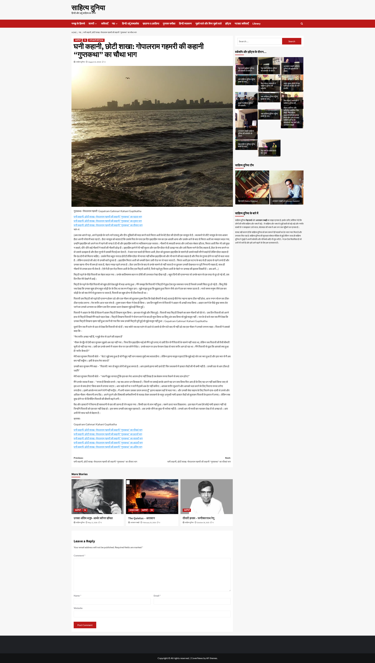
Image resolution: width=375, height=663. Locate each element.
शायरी (91, 23)
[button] (302, 23)
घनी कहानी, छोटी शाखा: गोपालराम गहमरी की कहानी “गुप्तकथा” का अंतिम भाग (108, 446)
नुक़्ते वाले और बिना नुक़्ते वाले (208, 23)
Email (157, 595)
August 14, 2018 (94, 62)
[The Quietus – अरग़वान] (152, 496)
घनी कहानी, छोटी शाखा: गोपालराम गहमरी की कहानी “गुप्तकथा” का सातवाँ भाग (108, 438)
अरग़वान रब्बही (133, 510)
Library (256, 23)
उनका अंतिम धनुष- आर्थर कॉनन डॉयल (93, 518)
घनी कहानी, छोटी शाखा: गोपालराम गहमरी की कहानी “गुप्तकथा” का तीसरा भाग (108, 225)
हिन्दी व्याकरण (185, 23)
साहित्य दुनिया (88, 8)
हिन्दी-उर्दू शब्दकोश (130, 23)
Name (77, 595)
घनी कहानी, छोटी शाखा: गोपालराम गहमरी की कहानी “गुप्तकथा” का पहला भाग (108, 216)
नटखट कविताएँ (242, 23)
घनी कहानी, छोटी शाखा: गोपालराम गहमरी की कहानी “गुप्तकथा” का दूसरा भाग (108, 220)
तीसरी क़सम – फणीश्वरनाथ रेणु (198, 518)
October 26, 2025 (203, 522)
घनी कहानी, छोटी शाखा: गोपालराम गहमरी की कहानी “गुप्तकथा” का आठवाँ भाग (108, 442)
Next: (199, 459)
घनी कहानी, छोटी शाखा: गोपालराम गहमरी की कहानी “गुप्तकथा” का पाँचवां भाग (108, 429)
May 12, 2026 (92, 522)
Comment (79, 555)
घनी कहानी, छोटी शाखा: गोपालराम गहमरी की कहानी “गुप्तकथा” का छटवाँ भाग (108, 434)
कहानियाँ (78, 40)
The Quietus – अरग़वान (141, 518)
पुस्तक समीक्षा (169, 23)
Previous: (105, 459)
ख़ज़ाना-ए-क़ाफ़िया (151, 23)
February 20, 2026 (149, 522)
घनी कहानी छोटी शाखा (96, 40)
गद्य (113, 23)
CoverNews (197, 658)
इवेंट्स (228, 23)
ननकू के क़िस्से (78, 23)
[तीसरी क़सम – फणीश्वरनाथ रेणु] (206, 496)
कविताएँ (104, 23)
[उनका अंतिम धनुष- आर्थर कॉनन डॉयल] (97, 496)
